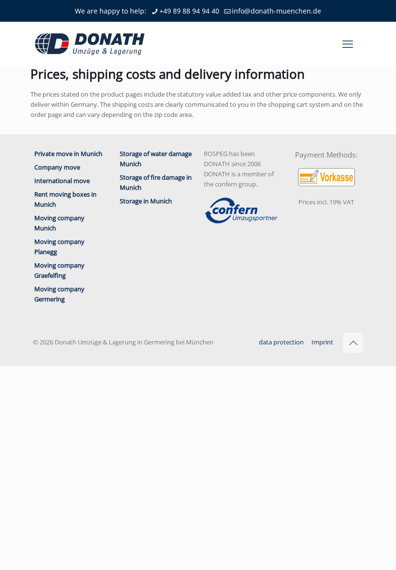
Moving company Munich (59, 223)
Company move (57, 167)
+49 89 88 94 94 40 (189, 10)
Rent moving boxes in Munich (65, 199)
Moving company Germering (59, 294)
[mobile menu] (347, 43)
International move (62, 180)
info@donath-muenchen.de (276, 10)
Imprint (322, 342)
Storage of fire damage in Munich (156, 182)
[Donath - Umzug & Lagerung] (90, 43)
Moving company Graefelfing (59, 270)
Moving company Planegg (59, 246)
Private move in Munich (68, 153)
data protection (281, 342)
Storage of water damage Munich (156, 158)
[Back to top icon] (353, 343)
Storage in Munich (146, 201)
